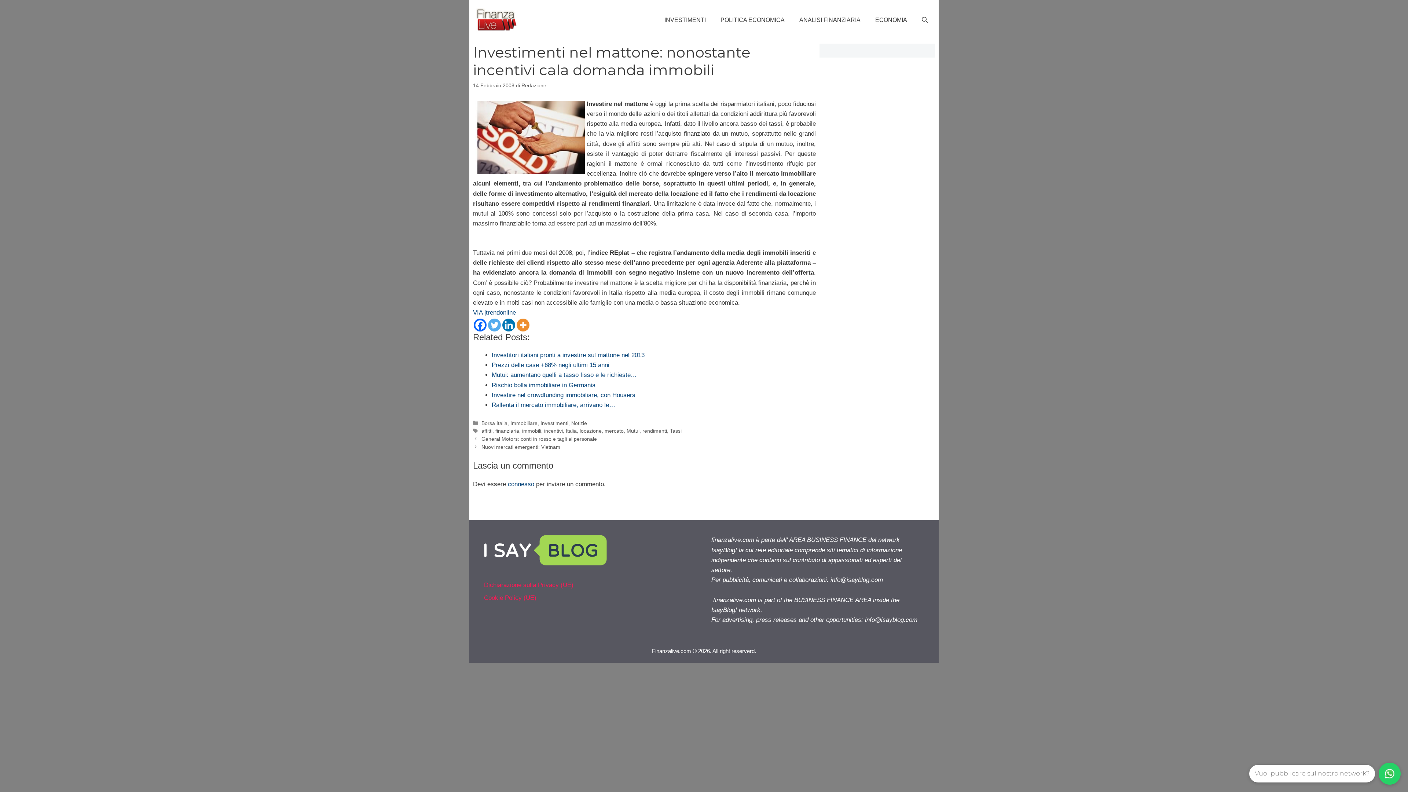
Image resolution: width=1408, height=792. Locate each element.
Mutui (633, 431)
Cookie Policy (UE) (510, 597)
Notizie (579, 423)
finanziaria (507, 431)
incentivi (553, 431)
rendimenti (654, 431)
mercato (614, 431)
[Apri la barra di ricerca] (924, 20)
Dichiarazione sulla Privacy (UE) (528, 585)
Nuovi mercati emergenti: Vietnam (520, 447)
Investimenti (685, 20)
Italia (571, 431)
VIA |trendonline (494, 312)
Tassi (676, 431)
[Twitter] (494, 325)
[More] (523, 325)
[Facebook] (480, 325)
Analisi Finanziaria (830, 20)
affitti (486, 431)
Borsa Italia (494, 423)
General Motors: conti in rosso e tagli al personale (539, 439)
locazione (591, 431)
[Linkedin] (508, 325)
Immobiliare (524, 423)
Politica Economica (752, 20)
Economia (891, 20)
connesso (521, 484)
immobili (531, 431)
